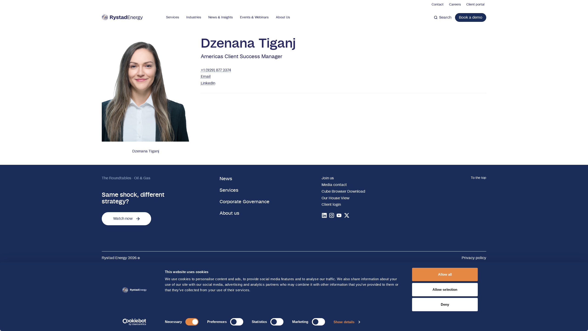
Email (206, 76)
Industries (193, 17)
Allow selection (445, 289)
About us (229, 213)
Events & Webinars (254, 17)
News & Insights (220, 17)
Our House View (335, 198)
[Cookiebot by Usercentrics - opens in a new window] (134, 322)
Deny (445, 304)
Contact (438, 4)
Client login (331, 204)
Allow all (445, 274)
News (226, 179)
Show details (344, 322)
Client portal (475, 4)
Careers (455, 4)
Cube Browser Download (343, 191)
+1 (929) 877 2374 (216, 70)
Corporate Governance (244, 202)
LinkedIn (208, 83)
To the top (478, 178)
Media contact (334, 185)
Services (172, 17)
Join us (328, 178)
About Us (283, 17)
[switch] (236, 321)
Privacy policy (474, 258)
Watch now (123, 218)
